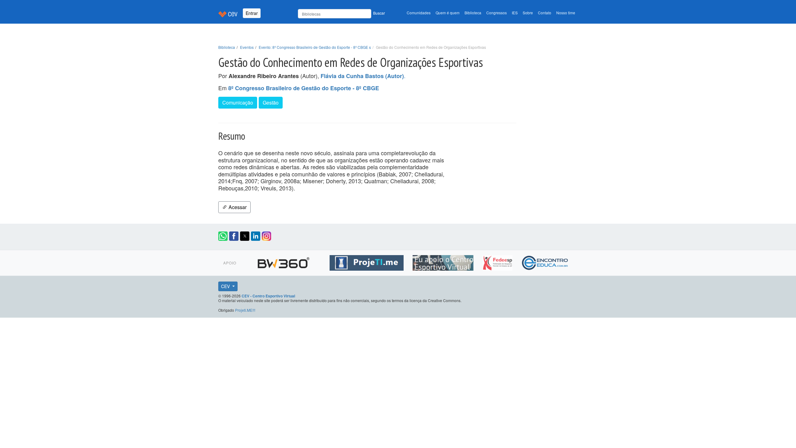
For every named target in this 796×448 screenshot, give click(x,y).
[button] (223, 236)
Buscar (379, 13)
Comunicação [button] (237, 102)
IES (515, 12)
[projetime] (367, 262)
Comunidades (419, 12)
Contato (544, 12)
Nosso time (565, 12)
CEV (226, 286)
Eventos (247, 47)
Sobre (528, 12)
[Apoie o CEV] (444, 262)
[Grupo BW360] (284, 262)
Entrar (252, 13)
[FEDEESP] (498, 262)
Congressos (496, 12)
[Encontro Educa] (545, 262)
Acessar (237, 207)
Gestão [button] (271, 102)
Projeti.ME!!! (245, 310)
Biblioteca (473, 12)
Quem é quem (448, 12)
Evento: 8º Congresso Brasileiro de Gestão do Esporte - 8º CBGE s (315, 47)
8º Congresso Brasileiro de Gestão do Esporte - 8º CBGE (303, 88)
